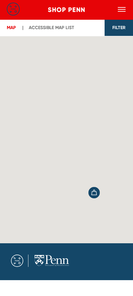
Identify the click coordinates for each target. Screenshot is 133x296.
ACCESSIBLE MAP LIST (51, 27)
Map (11, 27)
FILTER (119, 27)
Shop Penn (66, 10)
